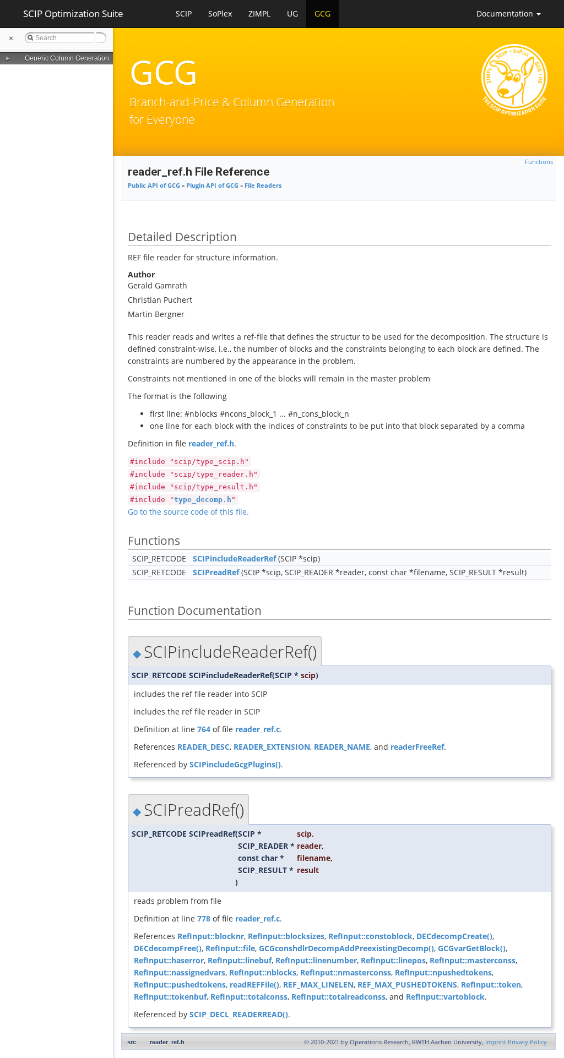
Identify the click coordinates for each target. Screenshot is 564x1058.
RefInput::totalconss (249, 996)
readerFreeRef (417, 746)
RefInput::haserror (169, 960)
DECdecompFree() (168, 948)
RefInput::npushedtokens (443, 972)
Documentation (505, 13)
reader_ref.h (211, 443)
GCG (322, 13)
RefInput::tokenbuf (170, 996)
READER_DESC (203, 746)
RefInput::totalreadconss (338, 996)
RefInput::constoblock (370, 936)
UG (292, 13)
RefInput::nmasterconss (345, 972)
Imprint (495, 1042)
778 (203, 918)
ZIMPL (259, 13)
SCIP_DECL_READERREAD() (238, 1014)
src (131, 1042)
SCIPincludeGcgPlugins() (235, 764)
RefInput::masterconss (473, 960)
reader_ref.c (257, 729)
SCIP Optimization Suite (73, 13)
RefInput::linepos (393, 960)
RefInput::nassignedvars (179, 972)
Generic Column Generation (67, 58)
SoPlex (220, 13)
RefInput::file (230, 948)
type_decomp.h (202, 499)
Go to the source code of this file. (188, 511)
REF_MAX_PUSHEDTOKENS (407, 984)
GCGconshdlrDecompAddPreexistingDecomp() (346, 948)
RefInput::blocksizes (286, 936)
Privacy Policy (527, 1042)
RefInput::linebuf (240, 960)
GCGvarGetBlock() (472, 948)
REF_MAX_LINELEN (318, 984)
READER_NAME (342, 746)
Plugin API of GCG (212, 185)
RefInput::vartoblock (445, 996)
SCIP (184, 13)
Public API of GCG (154, 185)
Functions (539, 162)
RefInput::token (491, 984)
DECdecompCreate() (454, 936)
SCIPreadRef (216, 572)
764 (203, 729)
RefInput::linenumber (316, 960)
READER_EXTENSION (272, 746)
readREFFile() (254, 984)
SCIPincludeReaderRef (234, 558)
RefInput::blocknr (210, 936)
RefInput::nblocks (262, 972)
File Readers (263, 185)
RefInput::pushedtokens (180, 984)
